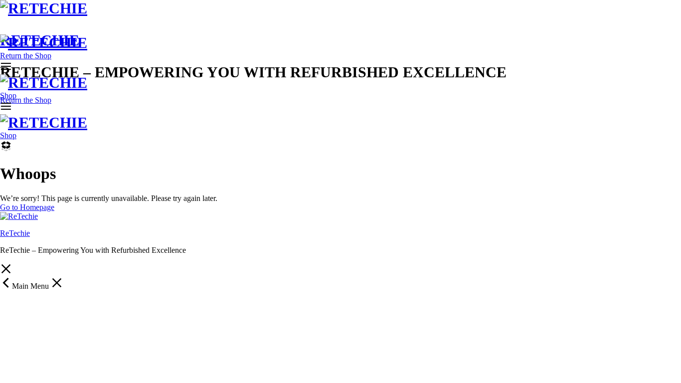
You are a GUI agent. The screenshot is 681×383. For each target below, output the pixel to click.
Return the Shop (25, 100)
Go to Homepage (27, 207)
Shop (8, 95)
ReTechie (15, 233)
